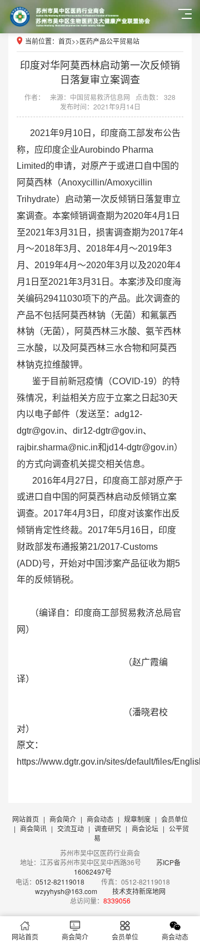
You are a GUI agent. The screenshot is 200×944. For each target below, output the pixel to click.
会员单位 (174, 819)
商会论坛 (145, 828)
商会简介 (62, 819)
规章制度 (137, 819)
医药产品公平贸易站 (109, 41)
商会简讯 (33, 828)
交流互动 (70, 828)
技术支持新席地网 (139, 891)
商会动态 (100, 819)
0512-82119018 (60, 881)
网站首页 (25, 819)
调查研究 (107, 828)
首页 (65, 41)
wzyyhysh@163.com (66, 891)
